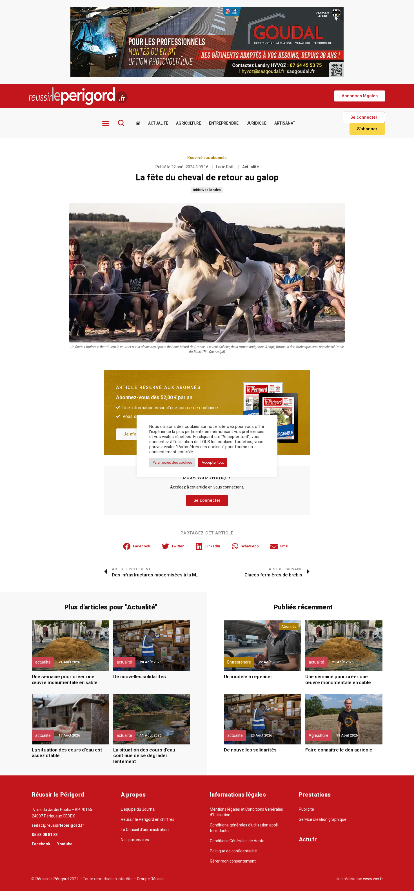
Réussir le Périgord (52, 879)
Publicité (306, 809)
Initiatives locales (207, 190)
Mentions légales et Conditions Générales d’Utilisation (246, 812)
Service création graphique (322, 819)
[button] (359, 96)
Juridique (256, 123)
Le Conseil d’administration (145, 829)
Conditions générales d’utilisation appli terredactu (244, 828)
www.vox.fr (373, 879)
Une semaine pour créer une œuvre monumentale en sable (64, 679)
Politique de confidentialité (233, 851)
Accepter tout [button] (213, 462)
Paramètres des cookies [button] (172, 462)
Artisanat (284, 123)
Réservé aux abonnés (207, 157)
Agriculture (188, 123)
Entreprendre (224, 123)
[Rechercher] (121, 122)
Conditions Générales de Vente (237, 841)
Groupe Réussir (150, 879)
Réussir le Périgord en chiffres (147, 819)
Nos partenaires (135, 839)
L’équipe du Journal (138, 809)
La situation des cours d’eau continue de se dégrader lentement (144, 755)
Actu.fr (308, 839)
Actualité (158, 123)
